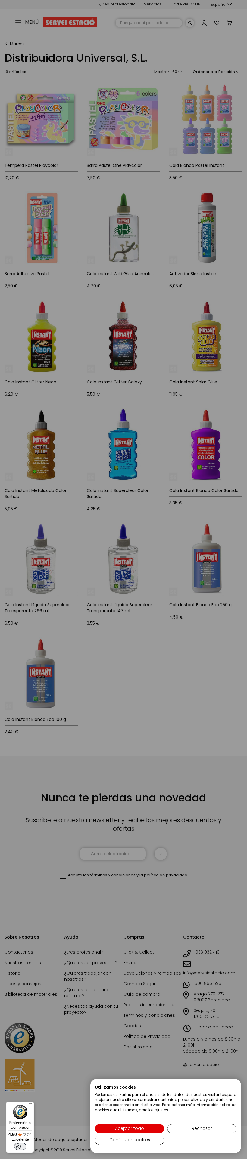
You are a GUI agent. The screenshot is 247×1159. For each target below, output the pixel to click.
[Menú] (30, 1105)
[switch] (20, 1146)
